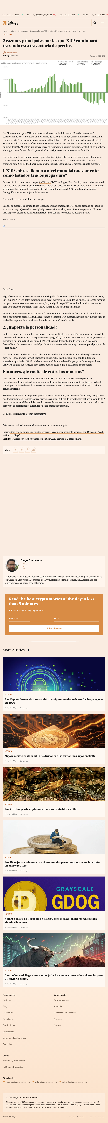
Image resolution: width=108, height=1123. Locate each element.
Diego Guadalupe (11, 56)
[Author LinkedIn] (24, 566)
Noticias (7, 35)
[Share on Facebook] (15, 449)
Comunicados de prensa (14, 1038)
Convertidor (8, 1013)
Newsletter (8, 1019)
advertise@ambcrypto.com (75, 1082)
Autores (58, 1019)
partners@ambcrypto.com (18, 1082)
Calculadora (8, 1032)
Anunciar (58, 1007)
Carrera (57, 1025)
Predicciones (9, 1025)
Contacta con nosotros (65, 1013)
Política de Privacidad (13, 1067)
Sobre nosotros (61, 1000)
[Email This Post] (33, 449)
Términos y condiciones (14, 1061)
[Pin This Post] (27, 449)
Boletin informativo (36, 413)
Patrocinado (8, 1044)
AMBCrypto (45, 182)
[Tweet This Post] (21, 449)
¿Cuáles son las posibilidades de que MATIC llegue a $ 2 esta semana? (47, 438)
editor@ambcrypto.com (46, 1082)
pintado (55, 306)
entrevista (8, 361)
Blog (5, 1007)
